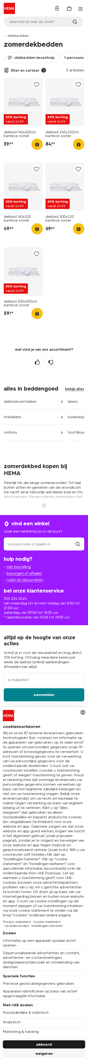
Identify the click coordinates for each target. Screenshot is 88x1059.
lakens (72, 401)
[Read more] (44, 505)
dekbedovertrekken (20, 401)
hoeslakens (12, 417)
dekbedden (18, 35)
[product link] (23, 102)
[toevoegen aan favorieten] (36, 84)
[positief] (37, 362)
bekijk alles (74, 389)
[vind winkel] (77, 544)
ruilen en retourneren (25, 580)
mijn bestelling (19, 567)
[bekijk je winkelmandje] (69, 8)
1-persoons (74, 57)
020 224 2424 (15, 598)
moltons (10, 432)
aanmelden (44, 694)
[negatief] (51, 362)
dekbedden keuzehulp (34, 57)
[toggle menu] (80, 8)
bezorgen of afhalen (24, 573)
